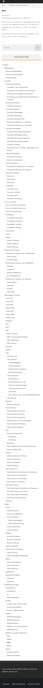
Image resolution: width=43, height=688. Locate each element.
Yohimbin (9, 501)
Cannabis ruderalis (13, 192)
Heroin (8, 507)
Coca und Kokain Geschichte (16, 208)
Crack (8, 234)
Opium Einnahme (13, 565)
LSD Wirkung (11, 398)
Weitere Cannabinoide (14, 160)
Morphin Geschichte (14, 540)
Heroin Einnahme (13, 511)
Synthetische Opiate (13, 575)
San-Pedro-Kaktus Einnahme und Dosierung (22, 488)
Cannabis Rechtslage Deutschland (19, 132)
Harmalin (9, 346)
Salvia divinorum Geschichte (17, 475)
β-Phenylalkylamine (14, 276)
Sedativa (10, 289)
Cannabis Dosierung (14, 106)
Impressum (6, 684)
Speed (8, 649)
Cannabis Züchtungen (14, 198)
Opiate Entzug (12, 552)
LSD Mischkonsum (14, 366)
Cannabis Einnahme (13, 103)
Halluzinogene (12, 282)
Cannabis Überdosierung (15, 119)
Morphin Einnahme (13, 536)
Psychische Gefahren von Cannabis (19, 125)
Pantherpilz (12, 440)
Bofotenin (9, 321)
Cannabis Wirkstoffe (13, 153)
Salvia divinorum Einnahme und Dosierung (22, 472)
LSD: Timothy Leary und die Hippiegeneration (24, 395)
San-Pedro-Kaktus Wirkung (16, 498)
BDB (8, 636)
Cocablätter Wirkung (14, 227)
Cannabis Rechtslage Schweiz (17, 141)
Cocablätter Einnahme (14, 221)
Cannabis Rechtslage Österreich (18, 138)
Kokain (8, 237)
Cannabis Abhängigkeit (15, 112)
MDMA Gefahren (13, 623)
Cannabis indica (12, 189)
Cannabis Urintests (13, 144)
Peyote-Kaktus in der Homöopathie (19, 420)
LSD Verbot (12, 391)
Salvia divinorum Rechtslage (17, 478)
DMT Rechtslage (13, 340)
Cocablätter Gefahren (14, 224)
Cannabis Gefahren (12, 109)
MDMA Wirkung (12, 629)
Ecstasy (8, 601)
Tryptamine (11, 269)
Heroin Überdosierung (16, 523)
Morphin (8, 533)
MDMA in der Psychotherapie (17, 626)
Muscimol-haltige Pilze (14, 433)
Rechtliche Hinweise (34, 684)
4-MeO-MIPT (10, 308)
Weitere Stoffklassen (14, 272)
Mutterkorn (11, 443)
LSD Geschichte (12, 375)
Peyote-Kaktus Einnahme (16, 414)
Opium (8, 559)
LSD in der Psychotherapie (17, 385)
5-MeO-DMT (10, 314)
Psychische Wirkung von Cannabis (19, 170)
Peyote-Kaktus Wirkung (15, 427)
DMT (7, 330)
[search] (38, 47)
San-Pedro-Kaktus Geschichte (17, 491)
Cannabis (7, 81)
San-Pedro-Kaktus (12, 485)
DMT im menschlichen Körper (17, 337)
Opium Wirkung (12, 568)
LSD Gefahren (12, 359)
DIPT (7, 327)
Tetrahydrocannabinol (14, 157)
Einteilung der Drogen (12, 250)
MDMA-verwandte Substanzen (16, 633)
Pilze (7, 430)
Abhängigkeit (8, 68)
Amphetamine (10, 588)
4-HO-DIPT (9, 301)
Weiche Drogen (12, 260)
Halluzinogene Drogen (12, 295)
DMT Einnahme (12, 334)
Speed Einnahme (13, 652)
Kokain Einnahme (13, 240)
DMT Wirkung (12, 343)
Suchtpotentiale (11, 78)
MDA (8, 642)
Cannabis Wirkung (12, 163)
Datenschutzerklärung (18, 684)
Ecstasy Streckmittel (14, 607)
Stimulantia (11, 292)
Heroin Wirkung (12, 530)
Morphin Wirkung (13, 543)
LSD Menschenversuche (16, 388)
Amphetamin (11, 591)
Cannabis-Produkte (12, 173)
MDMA (8, 613)
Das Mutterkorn (13, 379)
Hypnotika (10, 285)
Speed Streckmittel (13, 655)
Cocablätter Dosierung (15, 218)
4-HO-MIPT (10, 305)
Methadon (10, 581)
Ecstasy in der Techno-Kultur (17, 604)
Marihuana (10, 182)
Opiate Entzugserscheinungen (17, 556)
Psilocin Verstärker (13, 462)
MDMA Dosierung (13, 620)
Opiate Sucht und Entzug (14, 549)
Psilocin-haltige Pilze (14, 449)
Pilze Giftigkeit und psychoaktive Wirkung (21, 446)
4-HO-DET (9, 298)
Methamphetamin (13, 597)
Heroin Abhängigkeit (15, 520)
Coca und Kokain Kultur (14, 211)
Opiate (6, 504)
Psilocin (8, 453)
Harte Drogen (11, 256)
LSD (7, 353)
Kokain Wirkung (12, 247)
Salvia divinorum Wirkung (16, 482)
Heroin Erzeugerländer (15, 514)
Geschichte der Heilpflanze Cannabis (20, 94)
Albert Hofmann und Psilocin (17, 456)
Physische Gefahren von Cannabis (19, 122)
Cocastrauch (10, 231)
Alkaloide (10, 266)
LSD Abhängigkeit (14, 362)
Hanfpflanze (10, 186)
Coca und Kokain (10, 202)
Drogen (5, 65)
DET (7, 324)
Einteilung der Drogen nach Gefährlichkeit (20, 253)
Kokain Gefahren (13, 244)
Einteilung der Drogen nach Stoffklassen (20, 263)
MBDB (9, 639)
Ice (8, 594)
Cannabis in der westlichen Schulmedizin (21, 90)
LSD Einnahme (12, 356)
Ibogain (8, 350)
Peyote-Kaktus (11, 408)
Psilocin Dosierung (13, 459)
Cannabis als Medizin (13, 84)
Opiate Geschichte (12, 546)
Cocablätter (10, 215)
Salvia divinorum (11, 469)
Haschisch (10, 176)
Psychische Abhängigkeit (14, 74)
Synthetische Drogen (11, 584)
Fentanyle (10, 578)
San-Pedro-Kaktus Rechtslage (17, 494)
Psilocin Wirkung (12, 465)
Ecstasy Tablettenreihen (15, 610)
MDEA (9, 646)
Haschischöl (11, 179)
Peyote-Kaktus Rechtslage (16, 424)
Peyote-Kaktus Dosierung (16, 411)
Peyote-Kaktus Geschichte (16, 417)
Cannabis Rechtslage (13, 128)
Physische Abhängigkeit (14, 71)
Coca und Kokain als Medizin (16, 205)
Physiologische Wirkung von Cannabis (20, 166)
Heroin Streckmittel (13, 527)
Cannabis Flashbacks (14, 115)
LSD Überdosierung (15, 372)
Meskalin (9, 401)
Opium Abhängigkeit (14, 562)
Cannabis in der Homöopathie (17, 87)
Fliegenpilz (12, 437)
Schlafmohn (10, 572)
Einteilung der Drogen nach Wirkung (18, 279)
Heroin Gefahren (13, 517)
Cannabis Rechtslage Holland (17, 135)
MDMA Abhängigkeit (14, 617)
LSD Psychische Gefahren (17, 369)
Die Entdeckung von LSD (17, 382)
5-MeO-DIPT (10, 311)
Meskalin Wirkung (13, 404)
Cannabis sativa (12, 195)
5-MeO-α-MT (10, 317)
